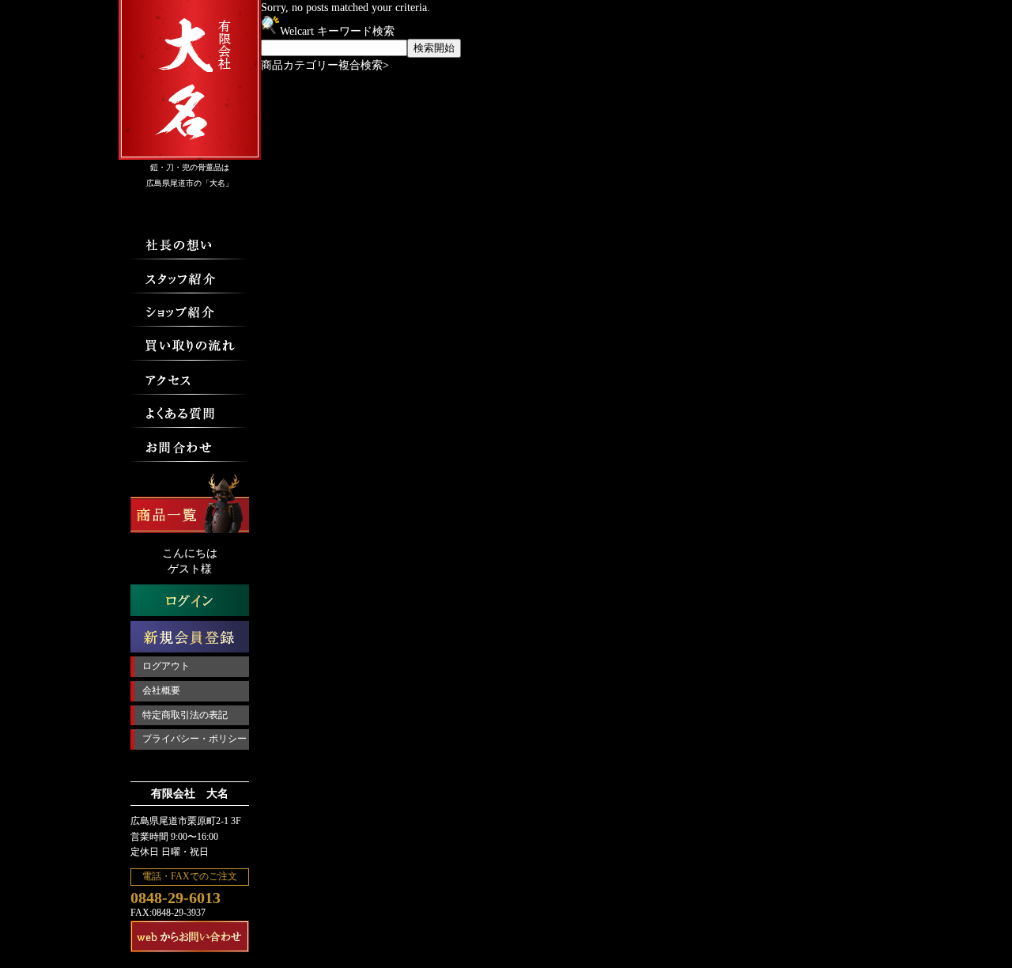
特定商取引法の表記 (185, 714)
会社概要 (161, 690)
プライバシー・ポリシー (194, 738)
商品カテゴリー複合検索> (325, 65)
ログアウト (166, 665)
